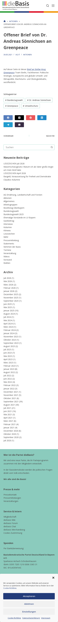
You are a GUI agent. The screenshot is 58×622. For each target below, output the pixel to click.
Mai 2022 (8, 382)
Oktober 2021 (10, 398)
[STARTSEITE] (5, 21)
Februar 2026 (10, 288)
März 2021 (8, 421)
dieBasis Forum (11, 523)
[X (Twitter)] (19, 117)
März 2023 (8, 362)
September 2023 (11, 343)
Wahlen (7, 263)
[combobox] (26, 147)
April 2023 (8, 359)
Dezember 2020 (11, 430)
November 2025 (11, 297)
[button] (53, 577)
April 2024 (8, 323)
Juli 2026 (7, 278)
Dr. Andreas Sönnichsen (39, 100)
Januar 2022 (9, 388)
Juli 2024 (7, 317)
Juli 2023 (7, 349)
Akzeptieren (29, 596)
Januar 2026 (9, 291)
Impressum (45, 618)
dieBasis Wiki (9, 520)
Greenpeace (11, 106)
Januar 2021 (9, 427)
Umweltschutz (30, 106)
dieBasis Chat (10, 526)
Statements (9, 243)
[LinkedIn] (41, 117)
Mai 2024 (8, 320)
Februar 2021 (10, 424)
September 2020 (11, 437)
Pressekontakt (10, 494)
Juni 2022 (8, 378)
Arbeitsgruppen (10, 204)
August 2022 (9, 372)
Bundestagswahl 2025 (14, 214)
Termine (7, 250)
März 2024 (8, 326)
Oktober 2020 (10, 434)
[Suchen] (47, 5)
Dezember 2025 (11, 294)
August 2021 (9, 404)
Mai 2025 (8, 307)
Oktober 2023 (10, 339)
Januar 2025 (9, 310)
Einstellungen (29, 611)
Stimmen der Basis (12, 246)
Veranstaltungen (11, 501)
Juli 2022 (7, 375)
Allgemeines (9, 201)
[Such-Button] (51, 147)
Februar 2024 (10, 330)
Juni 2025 (8, 304)
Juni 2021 (8, 411)
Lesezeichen (9, 233)
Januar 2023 (9, 369)
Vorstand (8, 259)
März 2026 (8, 284)
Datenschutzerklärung (31, 618)
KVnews (7, 230)
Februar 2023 (10, 365)
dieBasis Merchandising (14, 529)
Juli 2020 (7, 440)
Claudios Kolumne (12, 179)
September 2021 (11, 401)
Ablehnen (29, 603)
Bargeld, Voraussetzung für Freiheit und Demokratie (27, 176)
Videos (7, 256)
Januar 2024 (9, 333)
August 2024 (9, 313)
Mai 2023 (8, 356)
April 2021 (8, 417)
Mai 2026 (8, 281)
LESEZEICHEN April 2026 (15, 173)
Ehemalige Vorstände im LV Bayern (19, 217)
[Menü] (53, 5)
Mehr (6, 237)
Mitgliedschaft (10, 516)
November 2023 (11, 336)
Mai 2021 (8, 414)
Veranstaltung (10, 253)
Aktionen (27, 54)
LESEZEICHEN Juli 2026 (14, 163)
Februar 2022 (10, 385)
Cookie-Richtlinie (9, 588)
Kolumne (8, 227)
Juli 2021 (7, 408)
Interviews (8, 224)
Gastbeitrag (9, 220)
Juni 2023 (8, 352)
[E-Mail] (19, 124)
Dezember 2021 (11, 391)
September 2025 (11, 300)
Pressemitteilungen (12, 498)
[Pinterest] (30, 117)
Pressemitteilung (11, 240)
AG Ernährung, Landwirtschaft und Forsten (23, 194)
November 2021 (11, 395)
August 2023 (9, 346)
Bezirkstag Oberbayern (14, 207)
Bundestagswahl (14, 100)
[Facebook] (8, 117)
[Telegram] (8, 124)
